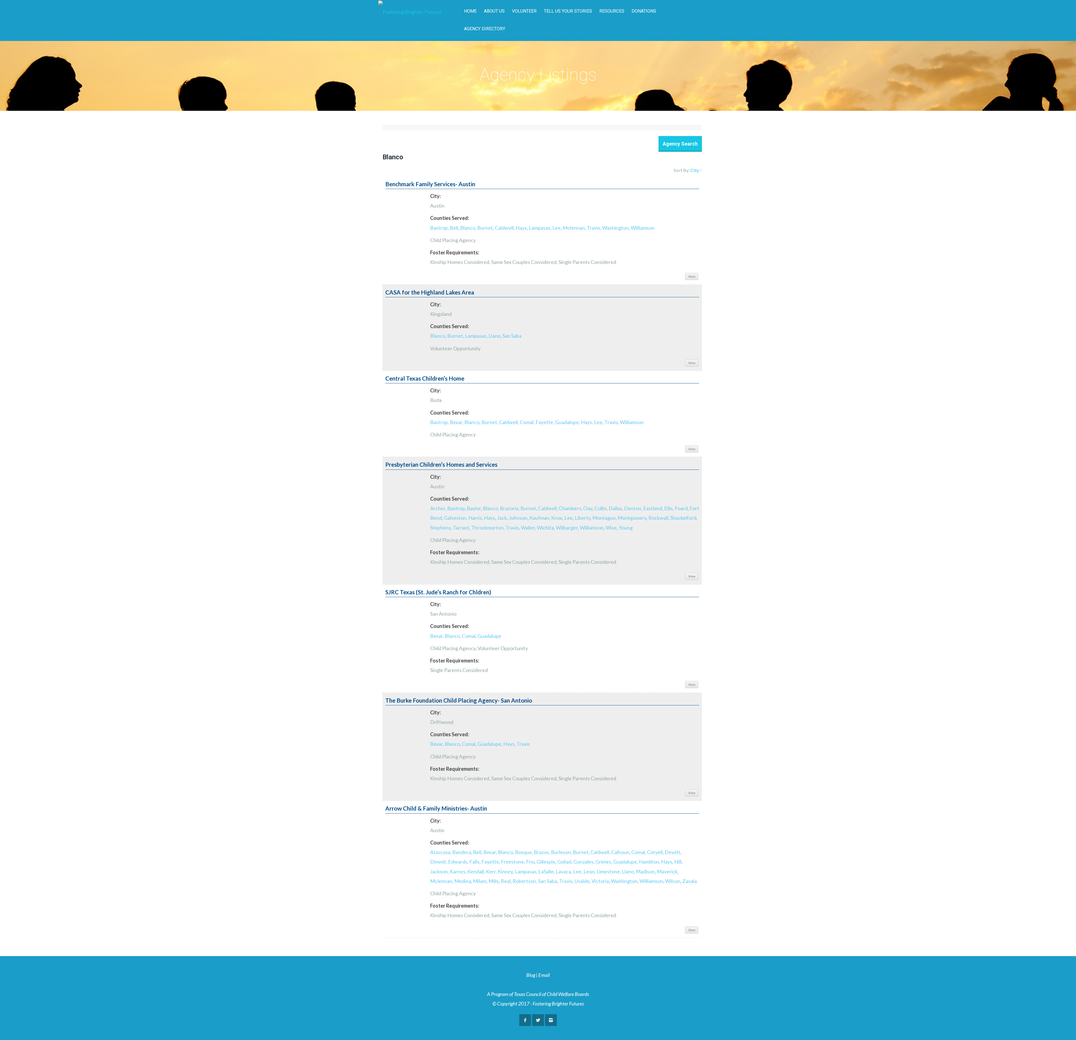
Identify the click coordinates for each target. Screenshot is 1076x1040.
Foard (681, 508)
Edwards (457, 862)
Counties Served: (449, 218)
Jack (502, 518)
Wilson (672, 881)
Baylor (474, 508)
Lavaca (563, 871)
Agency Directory (484, 28)
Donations (644, 11)
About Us (494, 11)
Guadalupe (567, 422)
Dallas (615, 508)
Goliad (564, 862)
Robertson (524, 881)
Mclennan (574, 228)
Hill (677, 862)
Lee (556, 228)
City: (435, 196)
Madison (645, 871)
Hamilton (649, 862)
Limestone (608, 871)
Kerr (491, 871)
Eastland (652, 508)
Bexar (456, 422)
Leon (589, 871)
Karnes (457, 871)
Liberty (582, 518)
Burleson (561, 852)
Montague (604, 518)
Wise (611, 527)
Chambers (570, 508)
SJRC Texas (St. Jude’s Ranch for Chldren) (438, 592)
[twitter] (538, 1020)
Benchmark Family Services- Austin (430, 184)
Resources (611, 11)
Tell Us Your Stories (568, 11)
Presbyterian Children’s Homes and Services (441, 464)
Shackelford (683, 518)
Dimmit (438, 862)
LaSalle (546, 871)
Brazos (541, 852)
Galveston (455, 518)
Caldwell (504, 228)
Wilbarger (567, 527)
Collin (600, 508)
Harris (475, 518)
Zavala (689, 881)
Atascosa (440, 852)
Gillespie (546, 862)
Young (626, 527)
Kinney (505, 871)
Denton (632, 508)
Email (544, 975)
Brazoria (509, 508)
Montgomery (632, 518)
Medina (462, 881)
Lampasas (539, 228)
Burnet (485, 228)
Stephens (440, 527)
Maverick (667, 871)
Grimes (603, 862)
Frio (530, 862)
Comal (527, 422)
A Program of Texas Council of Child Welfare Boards (538, 994)
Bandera (461, 852)
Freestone (512, 862)
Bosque (523, 852)
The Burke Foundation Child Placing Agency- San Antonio (458, 700)
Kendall (475, 871)
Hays (521, 228)
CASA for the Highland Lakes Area (429, 292)
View (691, 276)
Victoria (600, 881)
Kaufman (539, 518)
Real (506, 881)
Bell (454, 228)
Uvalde (582, 881)
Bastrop (439, 228)
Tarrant (461, 527)
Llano (494, 336)
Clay (587, 508)
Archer (437, 508)
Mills (493, 881)
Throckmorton (487, 527)
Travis (593, 228)
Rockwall (658, 518)
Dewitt (672, 852)
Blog (530, 975)
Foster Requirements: (454, 252)
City (694, 170)
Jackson (439, 871)
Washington (615, 228)
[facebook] (525, 1020)
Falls (474, 862)
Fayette (544, 422)
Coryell (655, 852)
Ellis (668, 508)
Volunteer (524, 11)
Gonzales (583, 862)
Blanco (467, 228)
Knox (556, 518)
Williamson (643, 228)
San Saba (511, 336)
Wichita (545, 527)
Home (470, 11)
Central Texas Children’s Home (424, 378)
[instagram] (551, 1020)
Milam (479, 881)
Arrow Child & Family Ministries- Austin (436, 808)
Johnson (518, 518)
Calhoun (620, 852)
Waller (528, 527)
